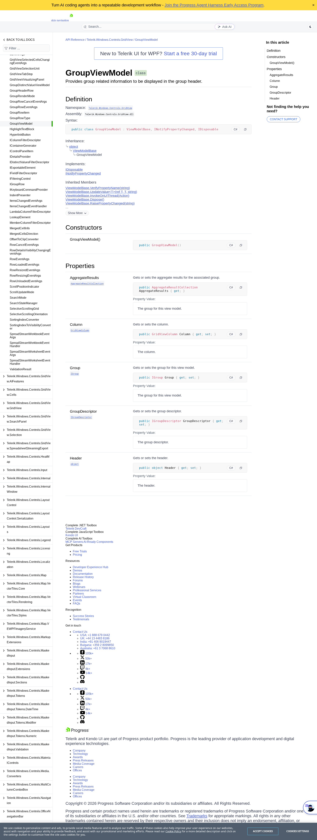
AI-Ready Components (98, 541)
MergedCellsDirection (24, 233)
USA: (95, 635)
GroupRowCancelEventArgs (28, 101)
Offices (77, 770)
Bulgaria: (97, 645)
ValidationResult (20, 369)
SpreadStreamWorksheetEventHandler (30, 362)
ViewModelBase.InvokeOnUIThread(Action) (97, 196)
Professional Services (87, 590)
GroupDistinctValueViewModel (30, 85)
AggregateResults (84, 278)
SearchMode (18, 297)
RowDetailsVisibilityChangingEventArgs (30, 252)
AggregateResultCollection (87, 283)
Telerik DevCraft (75, 528)
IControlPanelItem (21, 151)
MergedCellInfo (20, 228)
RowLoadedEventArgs (24, 264)
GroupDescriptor (83, 411)
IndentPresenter (20, 195)
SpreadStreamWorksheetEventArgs (30, 353)
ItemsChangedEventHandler (28, 206)
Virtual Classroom (84, 596)
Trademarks (196, 816)
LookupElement (20, 217)
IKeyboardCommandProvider (29, 189)
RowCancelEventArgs (24, 244)
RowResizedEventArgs (25, 270)
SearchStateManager (23, 303)
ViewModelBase (84, 151)
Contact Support (283, 119)
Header (76, 458)
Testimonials (81, 619)
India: (95, 641)
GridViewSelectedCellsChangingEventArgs (30, 61)
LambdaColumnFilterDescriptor (30, 211)
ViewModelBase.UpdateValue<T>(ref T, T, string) (101, 192)
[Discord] (82, 682)
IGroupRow (17, 184)
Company (79, 750)
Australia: (97, 648)
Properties (80, 265)
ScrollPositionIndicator (24, 286)
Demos (77, 570)
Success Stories (83, 616)
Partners (78, 593)
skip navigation (60, 20)
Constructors (83, 227)
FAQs (76, 603)
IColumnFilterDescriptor (25, 140)
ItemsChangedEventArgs (26, 200)
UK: (95, 638)
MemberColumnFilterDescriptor (30, 222)
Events (77, 600)
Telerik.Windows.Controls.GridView (110, 39)
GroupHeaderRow (22, 90)
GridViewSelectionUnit (24, 68)
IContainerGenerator (23, 145)
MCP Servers (74, 541)
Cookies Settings (297, 831)
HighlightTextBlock (22, 129)
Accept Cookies (263, 831)
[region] (158, 831)
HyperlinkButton (20, 134)
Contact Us (80, 631)
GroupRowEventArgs (23, 107)
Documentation (83, 573)
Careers (78, 767)
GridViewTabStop (21, 74)
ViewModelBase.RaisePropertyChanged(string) (100, 203)
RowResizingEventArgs (25, 275)
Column (76, 325)
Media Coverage (83, 763)
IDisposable (74, 169)
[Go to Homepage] (71, 20)
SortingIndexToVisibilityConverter (30, 327)
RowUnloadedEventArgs (26, 281)
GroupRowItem (19, 112)
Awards (78, 757)
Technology (80, 753)
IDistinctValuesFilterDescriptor (29, 162)
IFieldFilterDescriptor (23, 173)
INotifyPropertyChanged (83, 173)
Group (75, 368)
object (73, 147)
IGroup (75, 373)
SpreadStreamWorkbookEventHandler (29, 344)
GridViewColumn (80, 330)
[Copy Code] (245, 129)
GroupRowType (20, 118)
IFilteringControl (20, 178)
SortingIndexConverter (24, 319)
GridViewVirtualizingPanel (27, 79)
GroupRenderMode (22, 96)
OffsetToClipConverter (24, 239)
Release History (83, 577)
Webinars (79, 587)
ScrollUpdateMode (22, 292)
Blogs (76, 583)
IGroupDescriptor (81, 417)
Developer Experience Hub (90, 567)
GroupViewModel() (85, 239)
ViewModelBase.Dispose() (84, 199)
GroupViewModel (21, 123)
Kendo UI (71, 535)
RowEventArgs (19, 259)
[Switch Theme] (310, 27)
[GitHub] (82, 678)
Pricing (77, 554)
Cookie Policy (173, 831)
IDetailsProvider (20, 156)
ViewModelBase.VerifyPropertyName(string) (97, 188)
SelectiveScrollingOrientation (29, 314)
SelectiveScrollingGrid (24, 308)
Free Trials (80, 551)
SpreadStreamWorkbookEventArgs (29, 335)
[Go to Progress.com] (77, 731)
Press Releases (83, 760)
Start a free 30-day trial (190, 53)
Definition (78, 99)
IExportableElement (22, 167)
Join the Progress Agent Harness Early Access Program (214, 5)
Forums (78, 580)
